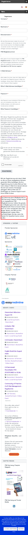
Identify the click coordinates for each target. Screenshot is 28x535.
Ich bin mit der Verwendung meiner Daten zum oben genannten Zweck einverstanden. (15, 149)
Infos (14, 531)
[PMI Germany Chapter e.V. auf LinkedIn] (14, 506)
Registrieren (6, 171)
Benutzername (6, 34)
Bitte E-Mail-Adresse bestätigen (12, 86)
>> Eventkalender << (11, 411)
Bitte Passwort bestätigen (10, 109)
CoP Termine (11, 393)
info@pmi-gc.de (12, 137)
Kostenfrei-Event (16, 361)
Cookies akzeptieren (10, 529)
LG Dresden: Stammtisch (13, 340)
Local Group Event (13, 320)
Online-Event (9, 363)
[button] (14, 223)
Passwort (4, 93)
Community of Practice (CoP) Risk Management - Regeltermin (13, 386)
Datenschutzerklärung (13, 141)
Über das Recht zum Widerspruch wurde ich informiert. (15, 157)
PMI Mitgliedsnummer (8, 52)
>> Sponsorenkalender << (13, 421)
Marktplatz (14, 454)
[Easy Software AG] (12, 302)
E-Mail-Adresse (6, 71)
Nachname (5, 27)
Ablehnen (21, 529)
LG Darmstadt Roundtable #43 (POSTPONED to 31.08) (13, 370)
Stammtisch (9, 322)
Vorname (4, 19)
